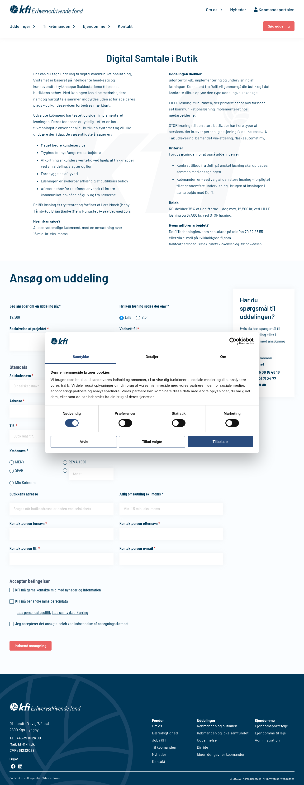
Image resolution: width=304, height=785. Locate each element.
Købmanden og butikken (217, 726)
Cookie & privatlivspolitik (25, 778)
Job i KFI (159, 740)
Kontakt (125, 26)
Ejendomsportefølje (271, 726)
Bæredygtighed (165, 733)
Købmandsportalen (276, 9)
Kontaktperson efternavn (147, 523)
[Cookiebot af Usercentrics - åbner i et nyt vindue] (233, 341)
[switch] (125, 423)
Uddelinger (20, 26)
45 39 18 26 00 (30, 738)
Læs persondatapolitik (34, 612)
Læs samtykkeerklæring (70, 612)
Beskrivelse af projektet (36, 329)
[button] (278, 26)
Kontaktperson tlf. (32, 548)
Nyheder (238, 9)
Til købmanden (56, 26)
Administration (267, 740)
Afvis (84, 442)
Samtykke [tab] (81, 357)
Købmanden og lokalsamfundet (223, 733)
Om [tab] (223, 357)
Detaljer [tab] (152, 357)
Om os (212, 9)
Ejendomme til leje (270, 733)
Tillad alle (220, 442)
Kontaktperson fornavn (36, 523)
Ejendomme (94, 26)
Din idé (202, 747)
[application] (220, 9)
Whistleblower (51, 778)
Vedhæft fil (136, 329)
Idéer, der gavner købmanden (221, 754)
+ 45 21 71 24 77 (263, 378)
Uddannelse (207, 740)
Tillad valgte (152, 442)
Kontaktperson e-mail (144, 548)
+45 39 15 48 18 (267, 372)
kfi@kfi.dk (26, 744)
